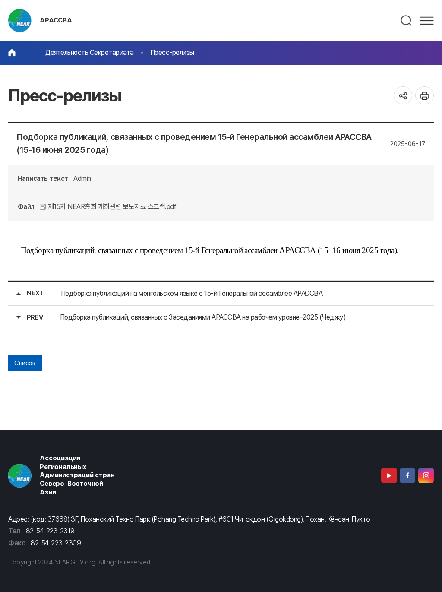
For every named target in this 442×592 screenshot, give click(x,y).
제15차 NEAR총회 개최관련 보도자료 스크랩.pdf (111, 207)
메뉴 (427, 20)
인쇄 (424, 95)
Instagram (426, 475)
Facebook (407, 475)
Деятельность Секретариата (89, 52)
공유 (403, 95)
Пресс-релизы (172, 52)
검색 (407, 20)
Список (24, 363)
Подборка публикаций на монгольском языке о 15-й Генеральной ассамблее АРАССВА (192, 293)
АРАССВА (56, 20)
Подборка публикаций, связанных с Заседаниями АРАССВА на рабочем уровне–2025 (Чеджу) (203, 317)
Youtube (389, 475)
